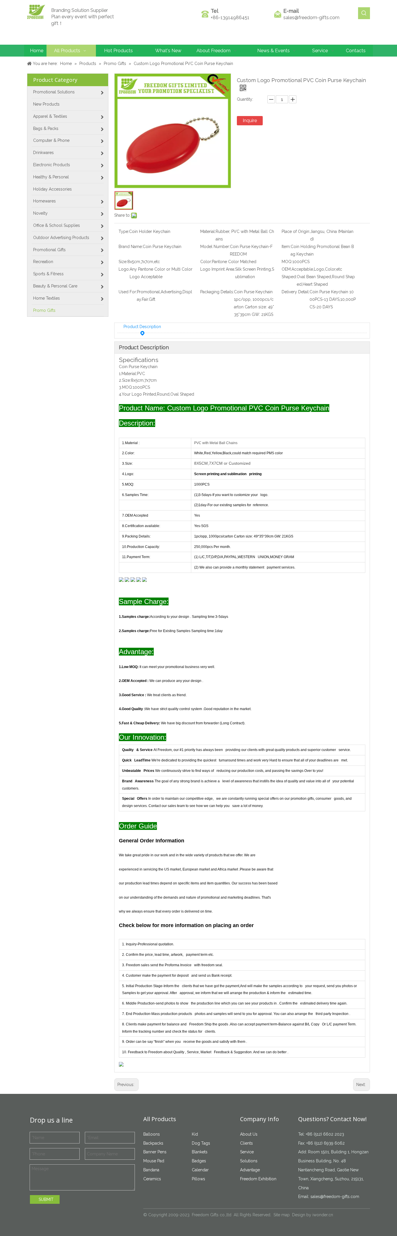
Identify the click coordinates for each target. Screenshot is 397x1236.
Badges (199, 1161)
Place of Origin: (296, 231)
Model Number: (215, 246)
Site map (281, 1215)
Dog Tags (201, 1143)
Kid (195, 1134)
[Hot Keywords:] (364, 13)
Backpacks (153, 1143)
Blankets (200, 1152)
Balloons (151, 1134)
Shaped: (289, 276)
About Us (248, 1134)
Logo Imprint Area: (217, 269)
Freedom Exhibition (258, 1179)
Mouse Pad (153, 1161)
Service (247, 1152)
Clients (246, 1143)
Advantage (250, 1170)
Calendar (200, 1170)
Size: (123, 261)
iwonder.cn (322, 1215)
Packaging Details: (217, 291)
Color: (206, 261)
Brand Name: (131, 246)
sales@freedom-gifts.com (311, 17)
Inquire (250, 120)
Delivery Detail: (296, 291)
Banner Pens (155, 1152)
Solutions (248, 1161)
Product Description (142, 326)
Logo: (124, 269)
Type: (124, 231)
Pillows (198, 1179)
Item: (286, 246)
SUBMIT (46, 1199)
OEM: (287, 269)
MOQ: (287, 261)
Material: (208, 231)
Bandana (151, 1170)
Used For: (128, 291)
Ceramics (152, 1179)
